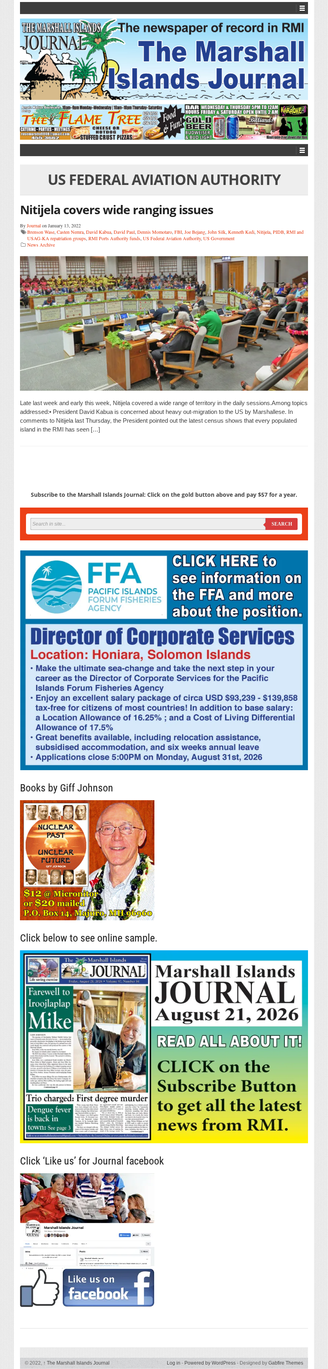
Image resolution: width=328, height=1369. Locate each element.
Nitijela (263, 232)
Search (282, 524)
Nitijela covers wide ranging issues (116, 209)
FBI (178, 232)
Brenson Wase (40, 232)
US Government (218, 238)
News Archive (41, 244)
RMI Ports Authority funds (114, 238)
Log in (173, 1363)
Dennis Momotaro (154, 232)
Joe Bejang (194, 232)
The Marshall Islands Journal (76, 1363)
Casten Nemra (70, 232)
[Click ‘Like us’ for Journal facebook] (164, 1240)
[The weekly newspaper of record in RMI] (164, 59)
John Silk (217, 232)
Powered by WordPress (210, 1363)
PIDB (278, 232)
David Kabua (98, 232)
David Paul (124, 232)
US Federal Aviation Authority (172, 238)
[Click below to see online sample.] (164, 1047)
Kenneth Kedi (241, 232)
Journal (34, 225)
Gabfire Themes (285, 1363)
